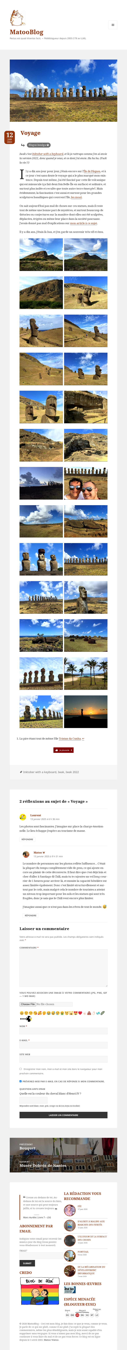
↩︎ (83, 738)
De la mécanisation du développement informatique (91, 1270)
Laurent (35, 815)
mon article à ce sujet (83, 223)
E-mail (25, 1040)
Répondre (27, 839)
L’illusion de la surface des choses (92, 1238)
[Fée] (70, 1210)
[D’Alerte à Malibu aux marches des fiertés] (70, 1225)
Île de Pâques (92, 171)
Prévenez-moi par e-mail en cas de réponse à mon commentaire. (64, 1081)
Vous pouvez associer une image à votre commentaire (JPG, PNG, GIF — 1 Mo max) (63, 994)
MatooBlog (26, 32)
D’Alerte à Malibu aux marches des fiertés (91, 1223)
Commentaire (29, 947)
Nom (23, 1026)
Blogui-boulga (37, 145)
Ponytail (83, 1251)
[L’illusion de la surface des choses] (70, 1241)
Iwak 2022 (72, 772)
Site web (25, 1054)
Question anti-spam (32, 1089)
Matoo (38, 852)
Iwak (61, 772)
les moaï (76, 197)
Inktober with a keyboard (47, 154)
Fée (79, 1206)
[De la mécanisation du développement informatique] (70, 1271)
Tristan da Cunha (70, 738)
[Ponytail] (70, 1256)
